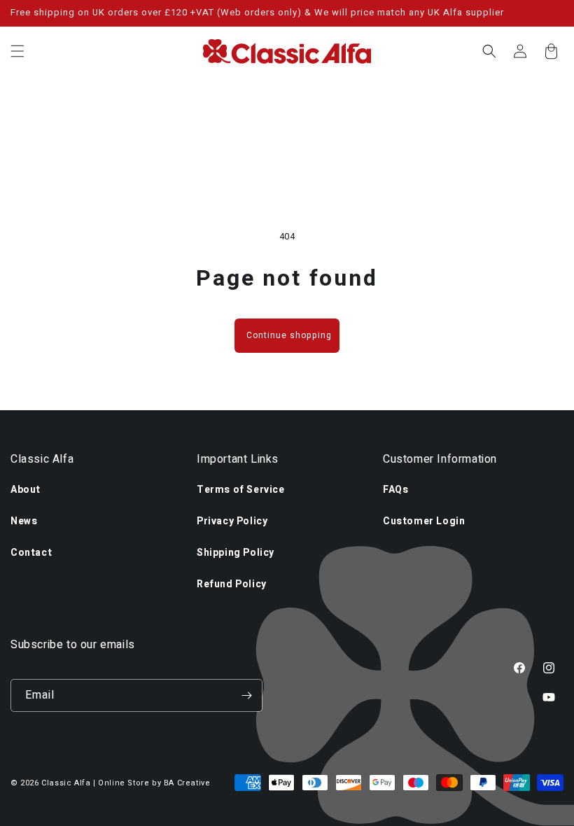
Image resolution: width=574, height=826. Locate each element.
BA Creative (187, 783)
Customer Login (424, 521)
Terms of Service (241, 489)
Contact (31, 552)
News (23, 521)
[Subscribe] (246, 695)
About (25, 489)
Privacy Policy (232, 521)
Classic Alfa (65, 783)
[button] (17, 51)
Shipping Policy (235, 552)
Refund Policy (232, 584)
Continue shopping (289, 335)
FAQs (395, 489)
